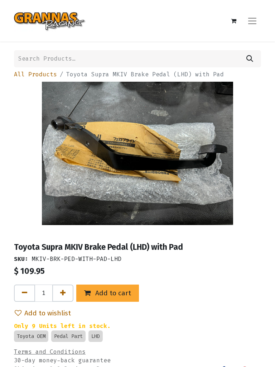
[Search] (249, 58)
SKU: (21, 259)
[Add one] (62, 293)
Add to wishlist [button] (47, 313)
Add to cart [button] (112, 293)
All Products (35, 74)
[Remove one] (24, 293)
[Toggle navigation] (252, 20)
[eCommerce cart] (233, 21)
